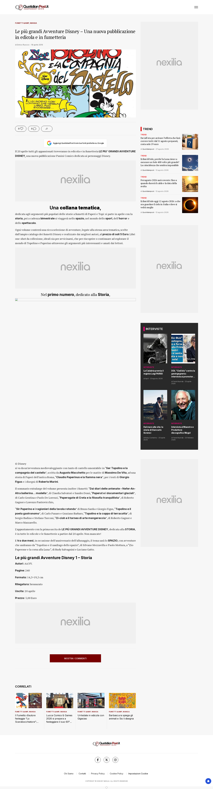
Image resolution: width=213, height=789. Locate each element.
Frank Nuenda (178, 381)
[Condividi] (46, 129)
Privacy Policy (98, 773)
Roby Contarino (151, 438)
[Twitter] (107, 760)
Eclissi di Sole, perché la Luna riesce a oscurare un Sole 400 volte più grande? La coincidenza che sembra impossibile (160, 162)
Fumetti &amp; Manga (26, 23)
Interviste (148, 367)
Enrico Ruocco (23, 45)
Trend (144, 135)
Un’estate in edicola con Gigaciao (91, 717)
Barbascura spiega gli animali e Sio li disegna (121, 717)
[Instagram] (115, 760)
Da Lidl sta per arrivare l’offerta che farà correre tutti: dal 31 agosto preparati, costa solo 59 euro (160, 141)
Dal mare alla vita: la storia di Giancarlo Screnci (153, 430)
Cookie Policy (116, 773)
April (147, 379)
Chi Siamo (68, 773)
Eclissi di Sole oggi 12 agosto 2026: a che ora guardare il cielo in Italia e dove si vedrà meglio (160, 204)
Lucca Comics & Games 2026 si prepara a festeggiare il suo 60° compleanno (59, 718)
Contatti (82, 773)
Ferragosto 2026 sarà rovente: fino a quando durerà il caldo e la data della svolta (159, 183)
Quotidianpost (148, 149)
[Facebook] (98, 760)
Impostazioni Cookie (138, 773)
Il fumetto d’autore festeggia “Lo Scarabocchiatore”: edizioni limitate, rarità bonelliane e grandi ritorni (27, 718)
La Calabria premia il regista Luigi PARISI (153, 372)
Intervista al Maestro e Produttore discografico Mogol (182, 430)
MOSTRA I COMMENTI (75, 658)
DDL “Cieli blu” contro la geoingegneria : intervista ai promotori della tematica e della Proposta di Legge (183, 373)
